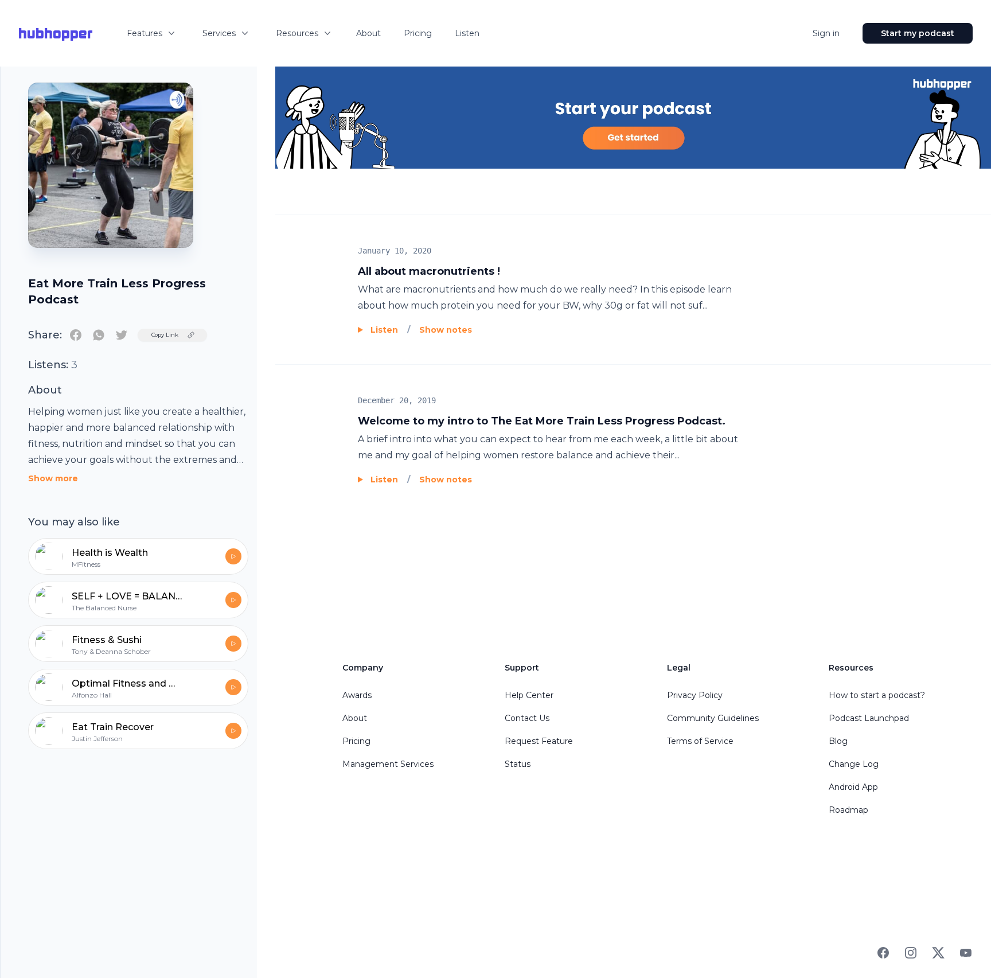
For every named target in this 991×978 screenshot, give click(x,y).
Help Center (529, 695)
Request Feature (539, 741)
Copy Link (164, 335)
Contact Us (527, 718)
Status (517, 764)
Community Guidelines (713, 718)
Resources (297, 33)
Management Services (388, 764)
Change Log (854, 764)
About (368, 33)
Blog (838, 741)
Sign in (826, 33)
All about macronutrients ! (429, 271)
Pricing (418, 33)
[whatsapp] (99, 335)
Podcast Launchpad (869, 718)
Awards (357, 695)
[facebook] (76, 335)
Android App (853, 787)
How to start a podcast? (877, 695)
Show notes (445, 330)
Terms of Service (700, 741)
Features (144, 33)
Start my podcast (917, 33)
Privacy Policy (695, 695)
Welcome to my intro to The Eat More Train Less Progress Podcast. (541, 421)
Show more (53, 478)
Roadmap (848, 810)
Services (219, 33)
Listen (467, 33)
